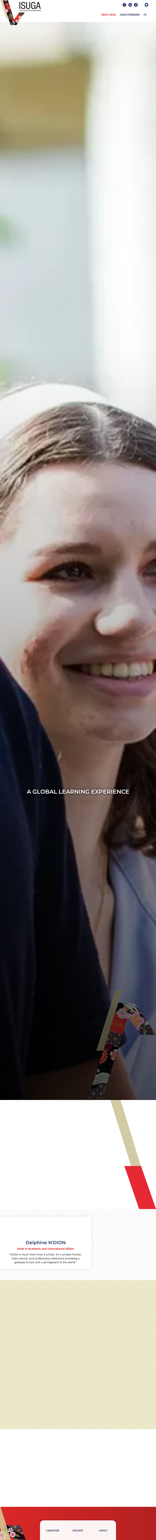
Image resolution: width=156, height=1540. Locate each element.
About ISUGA (108, 14)
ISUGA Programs (130, 14)
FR (145, 14)
